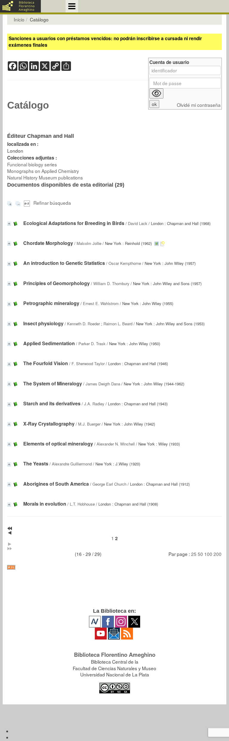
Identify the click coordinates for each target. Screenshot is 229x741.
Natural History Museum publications (45, 177)
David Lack (137, 223)
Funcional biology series (32, 164)
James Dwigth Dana (103, 384)
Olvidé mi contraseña (199, 105)
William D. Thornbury (111, 283)
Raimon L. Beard (117, 323)
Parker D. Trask (92, 343)
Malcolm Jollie (89, 243)
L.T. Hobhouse (82, 504)
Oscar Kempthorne (125, 263)
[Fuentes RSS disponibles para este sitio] (114, 567)
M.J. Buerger (89, 424)
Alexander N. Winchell (116, 444)
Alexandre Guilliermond (72, 464)
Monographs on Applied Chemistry (43, 171)
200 (217, 554)
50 (200, 554)
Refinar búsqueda (52, 202)
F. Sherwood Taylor (88, 363)
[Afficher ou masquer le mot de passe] (156, 93)
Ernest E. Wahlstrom (101, 303)
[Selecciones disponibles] (27, 202)
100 (208, 554)
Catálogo (28, 105)
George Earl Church (109, 484)
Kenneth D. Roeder (83, 323)
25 (193, 554)
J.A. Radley (94, 404)
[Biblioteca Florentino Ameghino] (20, 6)
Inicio (19, 19)
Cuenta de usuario (169, 62)
